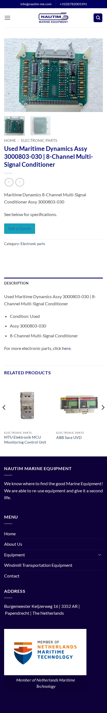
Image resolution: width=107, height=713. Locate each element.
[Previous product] (19, 182)
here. (66, 348)
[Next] (94, 75)
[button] (7, 17)
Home (10, 140)
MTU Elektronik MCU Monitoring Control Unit (25, 439)
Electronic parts (39, 140)
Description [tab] (16, 283)
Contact (11, 575)
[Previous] (13, 75)
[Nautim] (53, 18)
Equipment (14, 554)
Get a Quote (19, 228)
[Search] (98, 17)
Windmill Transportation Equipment (38, 565)
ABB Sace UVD (69, 437)
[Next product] (9, 182)
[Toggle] (99, 554)
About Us (13, 544)
